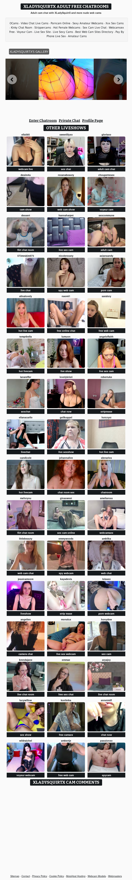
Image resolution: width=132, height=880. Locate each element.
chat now (66, 411)
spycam (106, 775)
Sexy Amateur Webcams (88, 23)
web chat (106, 573)
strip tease (66, 613)
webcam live (25, 169)
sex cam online (66, 532)
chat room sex (66, 492)
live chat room (25, 694)
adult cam (106, 250)
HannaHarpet (66, 215)
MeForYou (25, 498)
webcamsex (106, 532)
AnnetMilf (106, 700)
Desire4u (26, 175)
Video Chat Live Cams (34, 23)
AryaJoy (106, 659)
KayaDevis (66, 579)
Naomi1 (66, 296)
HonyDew (106, 619)
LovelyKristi (66, 377)
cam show (26, 209)
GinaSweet (66, 498)
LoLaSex (106, 579)
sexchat (25, 411)
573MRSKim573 (25, 255)
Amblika (106, 538)
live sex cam (66, 250)
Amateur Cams (77, 36)
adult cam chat (106, 169)
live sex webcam (66, 654)
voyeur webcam (25, 775)
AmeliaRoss (106, 498)
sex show (25, 734)
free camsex (66, 734)
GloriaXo (106, 134)
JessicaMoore (26, 579)
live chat (26, 290)
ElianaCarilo (25, 417)
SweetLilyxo (66, 134)
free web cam (106, 330)
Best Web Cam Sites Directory (94, 32)
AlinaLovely (25, 296)
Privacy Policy (39, 876)
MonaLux (66, 619)
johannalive (66, 457)
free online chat (66, 330)
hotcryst (106, 417)
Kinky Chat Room (21, 27)
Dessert (25, 215)
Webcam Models (97, 876)
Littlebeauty (25, 538)
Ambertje (66, 740)
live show (66, 371)
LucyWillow (25, 700)
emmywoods (66, 538)
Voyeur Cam (24, 32)
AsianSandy (106, 255)
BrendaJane (25, 659)
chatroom (106, 492)
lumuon (66, 336)
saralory (106, 296)
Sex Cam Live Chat (95, 27)
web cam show (66, 209)
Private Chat (69, 120)
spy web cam (66, 290)
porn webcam (106, 613)
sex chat (66, 169)
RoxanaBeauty (66, 175)
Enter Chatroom (43, 120)
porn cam (106, 290)
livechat (25, 452)
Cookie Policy (56, 876)
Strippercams (42, 27)
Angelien (26, 619)
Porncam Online (60, 23)
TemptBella (25, 336)
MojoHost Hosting (75, 876)
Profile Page (92, 120)
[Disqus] (66, 830)
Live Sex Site (42, 32)
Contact (25, 876)
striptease (106, 411)
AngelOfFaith (106, 336)
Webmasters (115, 876)
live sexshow (66, 452)
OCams (14, 23)
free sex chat (66, 694)
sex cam (106, 654)
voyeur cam (106, 209)
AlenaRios (106, 457)
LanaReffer (25, 377)
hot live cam (26, 330)
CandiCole (25, 457)
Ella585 (25, 134)
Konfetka (66, 700)
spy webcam (66, 573)
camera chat (26, 654)
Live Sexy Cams (63, 32)
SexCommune (106, 215)
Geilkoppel (66, 417)
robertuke (106, 377)
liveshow (25, 613)
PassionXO (106, 740)
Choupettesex (106, 175)
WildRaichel (25, 740)
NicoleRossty (66, 255)
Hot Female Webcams (66, 27)
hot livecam (25, 371)
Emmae (66, 659)
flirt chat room (25, 250)
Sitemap (14, 876)
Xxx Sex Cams (115, 23)
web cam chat (26, 573)
